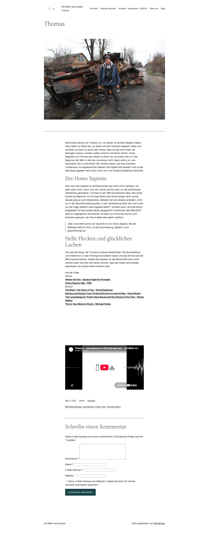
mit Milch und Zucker (72, 6)
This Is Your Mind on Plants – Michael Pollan (88, 304)
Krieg (97, 406)
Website (69, 475)
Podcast (91, 400)
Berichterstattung (73, 406)
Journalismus (88, 406)
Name (69, 464)
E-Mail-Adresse (73, 470)
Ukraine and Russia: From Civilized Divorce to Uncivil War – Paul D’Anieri (103, 293)
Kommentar (72, 458)
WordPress (159, 523)
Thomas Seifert (114, 406)
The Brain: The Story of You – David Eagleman (89, 290)
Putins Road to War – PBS (78, 283)
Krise (103, 406)
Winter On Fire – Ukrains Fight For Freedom (87, 279)
